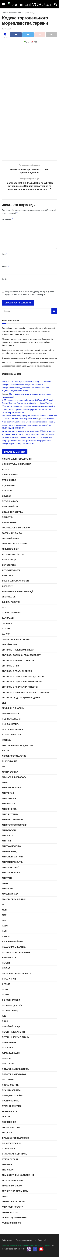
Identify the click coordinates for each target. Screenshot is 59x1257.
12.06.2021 (6, 28)
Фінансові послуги (12, 1206)
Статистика (8, 1148)
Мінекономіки (9, 808)
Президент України (12, 1095)
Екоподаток (9, 596)
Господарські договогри (16, 527)
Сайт (4, 279)
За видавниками (15, 12)
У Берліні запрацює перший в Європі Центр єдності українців (29, 357)
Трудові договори (12, 1185)
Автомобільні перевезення (17, 458)
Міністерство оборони (14, 824)
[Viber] (29, 1249)
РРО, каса (7, 1132)
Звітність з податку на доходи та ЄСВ (23, 676)
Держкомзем (9, 564)
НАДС (5, 925)
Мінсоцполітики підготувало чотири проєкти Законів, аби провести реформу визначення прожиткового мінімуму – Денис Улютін (27, 342)
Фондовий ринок (11, 1222)
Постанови (8, 1079)
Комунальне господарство (17, 745)
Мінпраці (6, 840)
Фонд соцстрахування (14, 1217)
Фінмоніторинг (10, 1212)
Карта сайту (43, 1240)
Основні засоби (11, 999)
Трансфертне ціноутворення (18, 1175)
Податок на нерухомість (15, 1068)
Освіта (5, 994)
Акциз (5, 469)
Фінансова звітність (13, 1201)
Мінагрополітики (11, 787)
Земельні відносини (13, 708)
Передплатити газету (24, 1240)
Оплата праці (9, 978)
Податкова (8, 1063)
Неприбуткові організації (16, 952)
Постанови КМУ (10, 1084)
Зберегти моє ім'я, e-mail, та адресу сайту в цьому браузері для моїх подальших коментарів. (29, 293)
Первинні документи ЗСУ (15, 1037)
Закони (6, 628)
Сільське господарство (15, 1137)
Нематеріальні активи (14, 946)
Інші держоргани (11, 718)
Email (5, 266)
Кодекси (6, 739)
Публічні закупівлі (12, 1106)
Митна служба (10, 771)
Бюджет (6, 495)
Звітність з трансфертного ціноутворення (25, 692)
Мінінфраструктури (12, 819)
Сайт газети (7, 1240)
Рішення (6, 1116)
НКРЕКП (6, 962)
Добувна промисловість (16, 580)
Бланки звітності (11, 474)
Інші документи (10, 724)
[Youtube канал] (41, 1249)
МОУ (4, 915)
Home (4, 12)
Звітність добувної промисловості (21, 655)
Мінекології (8, 803)
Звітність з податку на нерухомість (22, 681)
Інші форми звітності (13, 729)
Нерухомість (9, 957)
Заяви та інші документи (16, 639)
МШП (4, 920)
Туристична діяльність (15, 1191)
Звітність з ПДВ (10, 665)
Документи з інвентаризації (17, 591)
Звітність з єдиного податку (18, 660)
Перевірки (7, 1047)
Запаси (6, 633)
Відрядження (9, 522)
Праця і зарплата (11, 1090)
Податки (6, 1058)
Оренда (6, 984)
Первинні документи (13, 1031)
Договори (7, 586)
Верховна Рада (29, 12)
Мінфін (5, 883)
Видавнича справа (12, 511)
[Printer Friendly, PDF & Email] (29, 42)
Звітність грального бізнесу (18, 649)
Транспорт (8, 1169)
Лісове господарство (14, 755)
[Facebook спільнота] (35, 1249)
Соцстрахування (11, 1143)
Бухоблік (7, 490)
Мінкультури (9, 830)
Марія (4, 381)
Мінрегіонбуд (9, 851)
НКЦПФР (6, 968)
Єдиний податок (11, 602)
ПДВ (4, 1015)
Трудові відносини (12, 1180)
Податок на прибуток (14, 1074)
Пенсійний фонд (11, 1026)
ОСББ (5, 989)
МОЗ (4, 904)
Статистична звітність (14, 1153)
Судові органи (10, 1159)
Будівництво (9, 480)
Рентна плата (9, 1111)
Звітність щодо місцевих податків (21, 697)
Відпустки (7, 517)
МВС (4, 766)
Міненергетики (10, 814)
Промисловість (10, 1100)
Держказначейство (13, 554)
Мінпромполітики (11, 846)
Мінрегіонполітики (12, 856)
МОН (4, 909)
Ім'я (4, 254)
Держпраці (7, 575)
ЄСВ (4, 607)
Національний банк (13, 941)
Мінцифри (7, 888)
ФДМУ (5, 1196)
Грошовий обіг (10, 548)
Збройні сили (9, 644)
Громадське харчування (15, 543)
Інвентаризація (10, 713)
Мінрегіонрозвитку (12, 861)
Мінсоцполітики (11, 872)
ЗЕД (4, 702)
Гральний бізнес (11, 538)
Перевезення (9, 1042)
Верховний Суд (10, 506)
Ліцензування (9, 761)
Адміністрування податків (16, 464)
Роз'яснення (9, 1121)
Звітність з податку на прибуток (20, 686)
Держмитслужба (11, 570)
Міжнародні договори (14, 777)
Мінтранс (7, 877)
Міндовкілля (9, 798)
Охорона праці (10, 1010)
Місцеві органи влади (14, 899)
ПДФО (5, 1021)
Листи (5, 750)
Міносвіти (7, 835)
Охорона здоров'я (12, 1005)
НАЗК (4, 931)
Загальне (7, 623)
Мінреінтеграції (10, 867)
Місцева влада (10, 893)
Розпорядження (11, 1127)
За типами (8, 617)
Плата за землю (11, 1052)
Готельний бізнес (12, 533)
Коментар (7, 219)
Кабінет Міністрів (11, 734)
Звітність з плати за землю (17, 671)
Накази (6, 936)
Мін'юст (6, 782)
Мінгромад (8, 792)
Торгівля (7, 1164)
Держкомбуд (9, 559)
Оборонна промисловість (16, 973)
